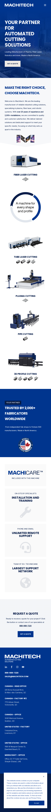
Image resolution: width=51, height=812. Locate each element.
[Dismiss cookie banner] (43, 776)
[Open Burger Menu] (45, 5)
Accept (36, 803)
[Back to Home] (19, 5)
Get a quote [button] (12, 64)
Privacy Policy (36, 798)
